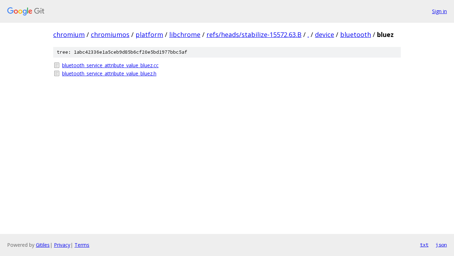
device (324, 34)
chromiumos (110, 34)
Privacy (62, 244)
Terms (81, 244)
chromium (69, 34)
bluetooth (355, 34)
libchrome (184, 34)
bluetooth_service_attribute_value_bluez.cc (110, 65)
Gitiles (43, 244)
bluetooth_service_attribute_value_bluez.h (109, 73)
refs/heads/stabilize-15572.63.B (253, 34)
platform (149, 34)
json (441, 244)
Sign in (439, 11)
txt (424, 244)
